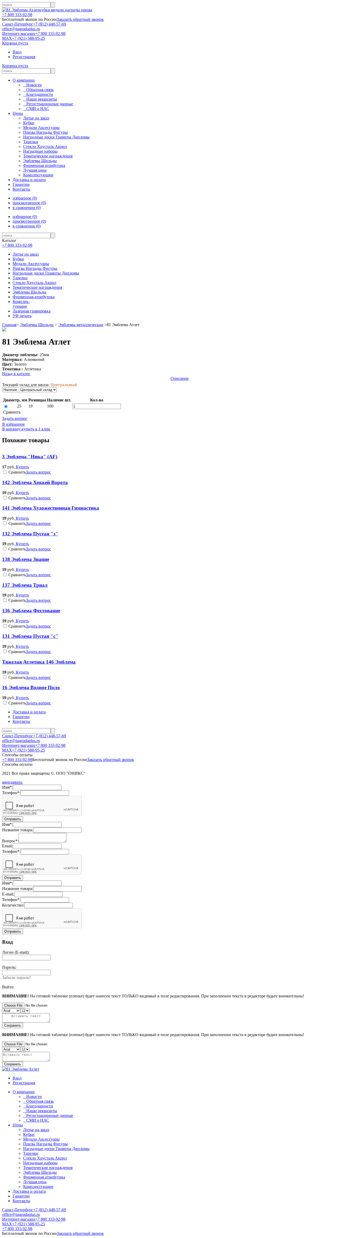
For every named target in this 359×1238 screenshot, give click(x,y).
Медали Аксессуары (31, 263)
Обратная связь (38, 89)
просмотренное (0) (29, 203)
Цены (18, 113)
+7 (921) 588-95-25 (28, 38)
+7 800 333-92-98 (17, 14)
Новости (32, 85)
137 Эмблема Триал (25, 585)
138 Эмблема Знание (25, 559)
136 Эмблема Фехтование (31, 610)
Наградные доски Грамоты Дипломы (46, 273)
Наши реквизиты (40, 99)
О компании (24, 80)
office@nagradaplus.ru (21, 29)
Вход (17, 52)
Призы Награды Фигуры (35, 268)
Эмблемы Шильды (29, 292)
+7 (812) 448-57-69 (49, 24)
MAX (7, 38)
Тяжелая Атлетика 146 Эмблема (39, 662)
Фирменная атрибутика (34, 297)
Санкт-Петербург (17, 24)
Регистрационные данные (48, 104)
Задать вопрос (14, 418)
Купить (22, 467)
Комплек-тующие (21, 304)
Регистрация (24, 56)
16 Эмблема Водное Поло (31, 687)
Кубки (18, 259)
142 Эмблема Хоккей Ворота (35, 482)
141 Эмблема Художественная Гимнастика (50, 508)
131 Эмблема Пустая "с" (30, 636)
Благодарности (38, 94)
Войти (8, 987)
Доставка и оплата (29, 179)
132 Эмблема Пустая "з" (30, 533)
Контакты (21, 189)
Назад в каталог (16, 373)
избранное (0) (25, 198)
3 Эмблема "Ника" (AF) (29, 456)
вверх (7, 782)
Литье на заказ (26, 254)
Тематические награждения (37, 287)
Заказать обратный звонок (80, 19)
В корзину (11, 429)
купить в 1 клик (35, 429)
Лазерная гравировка (31, 311)
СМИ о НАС (36, 108)
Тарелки (20, 278)
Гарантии (21, 184)
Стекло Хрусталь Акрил (34, 282)
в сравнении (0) (27, 207)
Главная (9, 324)
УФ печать (22, 316)
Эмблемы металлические (80, 324)
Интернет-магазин (18, 33)
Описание (180, 378)
